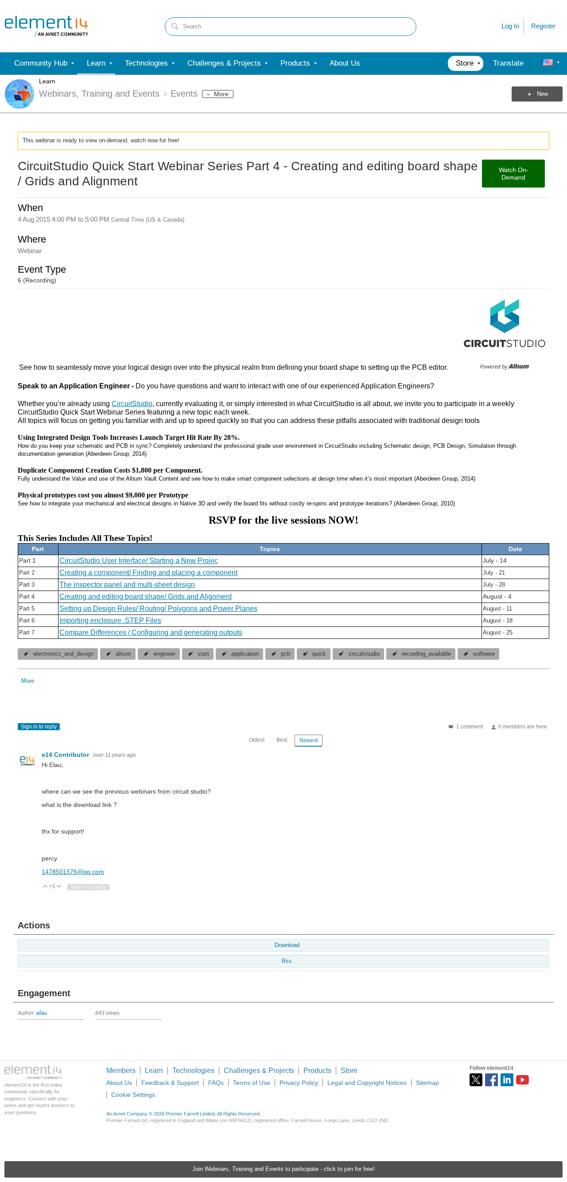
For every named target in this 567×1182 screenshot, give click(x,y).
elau (41, 1013)
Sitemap (427, 1082)
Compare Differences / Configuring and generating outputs (150, 632)
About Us (119, 1082)
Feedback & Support (170, 1082)
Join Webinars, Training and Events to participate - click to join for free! (283, 1169)
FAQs (216, 1082)
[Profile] (548, 63)
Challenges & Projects (259, 1070)
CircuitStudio (132, 403)
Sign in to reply (39, 727)
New (542, 94)
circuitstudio (364, 654)
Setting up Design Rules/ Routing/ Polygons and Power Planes (158, 608)
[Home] (46, 26)
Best (281, 740)
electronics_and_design (63, 654)
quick (319, 654)
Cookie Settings (133, 1094)
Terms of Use (251, 1082)
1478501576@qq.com (73, 871)
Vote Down (59, 887)
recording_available (426, 654)
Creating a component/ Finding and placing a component (148, 572)
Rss (287, 961)
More (221, 94)
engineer (164, 654)
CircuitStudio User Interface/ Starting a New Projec (138, 560)
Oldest (256, 740)
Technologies (193, 1070)
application (245, 654)
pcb (285, 654)
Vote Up (45, 887)
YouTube (522, 1079)
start (203, 654)
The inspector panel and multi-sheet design (127, 584)
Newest (308, 740)
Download (287, 945)
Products (317, 1070)
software (484, 654)
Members (121, 1070)
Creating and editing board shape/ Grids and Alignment (145, 596)
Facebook (491, 1079)
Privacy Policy (299, 1082)
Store (349, 1070)
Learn (47, 81)
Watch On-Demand (513, 173)
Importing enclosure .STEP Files (110, 620)
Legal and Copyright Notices (367, 1082)
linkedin (507, 1079)
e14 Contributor (66, 754)
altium (123, 654)
